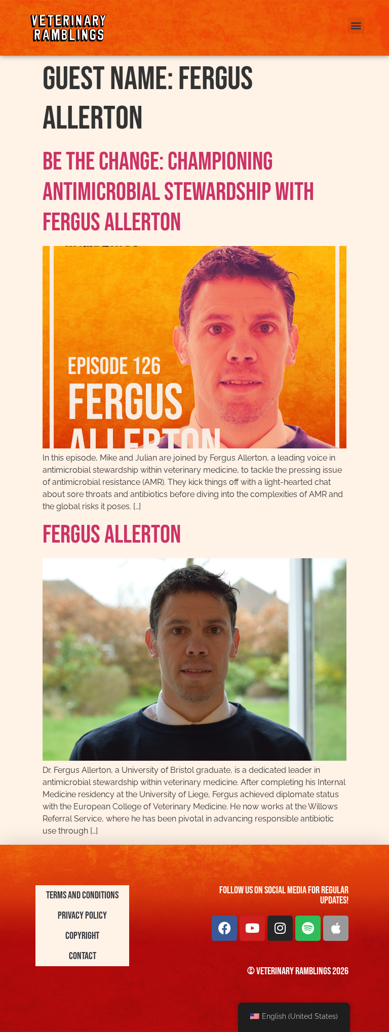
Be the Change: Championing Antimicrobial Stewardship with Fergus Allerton (178, 192)
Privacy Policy (82, 916)
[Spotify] (308, 928)
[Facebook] (224, 928)
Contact (82, 956)
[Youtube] (252, 928)
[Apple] (335, 928)
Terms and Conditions (82, 895)
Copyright (82, 936)
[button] (355, 25)
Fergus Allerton (112, 535)
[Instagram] (280, 928)
